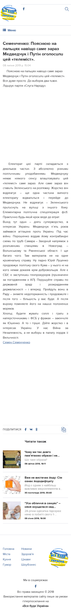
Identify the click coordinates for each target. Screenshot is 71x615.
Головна (8, 549)
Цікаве (26, 559)
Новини (26, 549)
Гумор (7, 565)
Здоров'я (27, 554)
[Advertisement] (35, 126)
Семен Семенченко (16, 342)
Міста (6, 554)
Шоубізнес (28, 565)
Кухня (7, 559)
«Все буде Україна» (35, 606)
